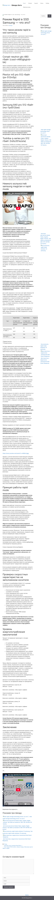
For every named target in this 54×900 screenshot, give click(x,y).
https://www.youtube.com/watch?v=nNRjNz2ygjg (16, 453)
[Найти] (49, 16)
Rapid (24, 3)
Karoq (41, 3)
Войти (27, 895)
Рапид (5, 844)
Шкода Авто (17, 5)
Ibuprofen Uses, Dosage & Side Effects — (13, 845)
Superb (36, 3)
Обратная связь (26, 7)
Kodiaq (47, 3)
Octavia (30, 3)
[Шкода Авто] (6, 5)
